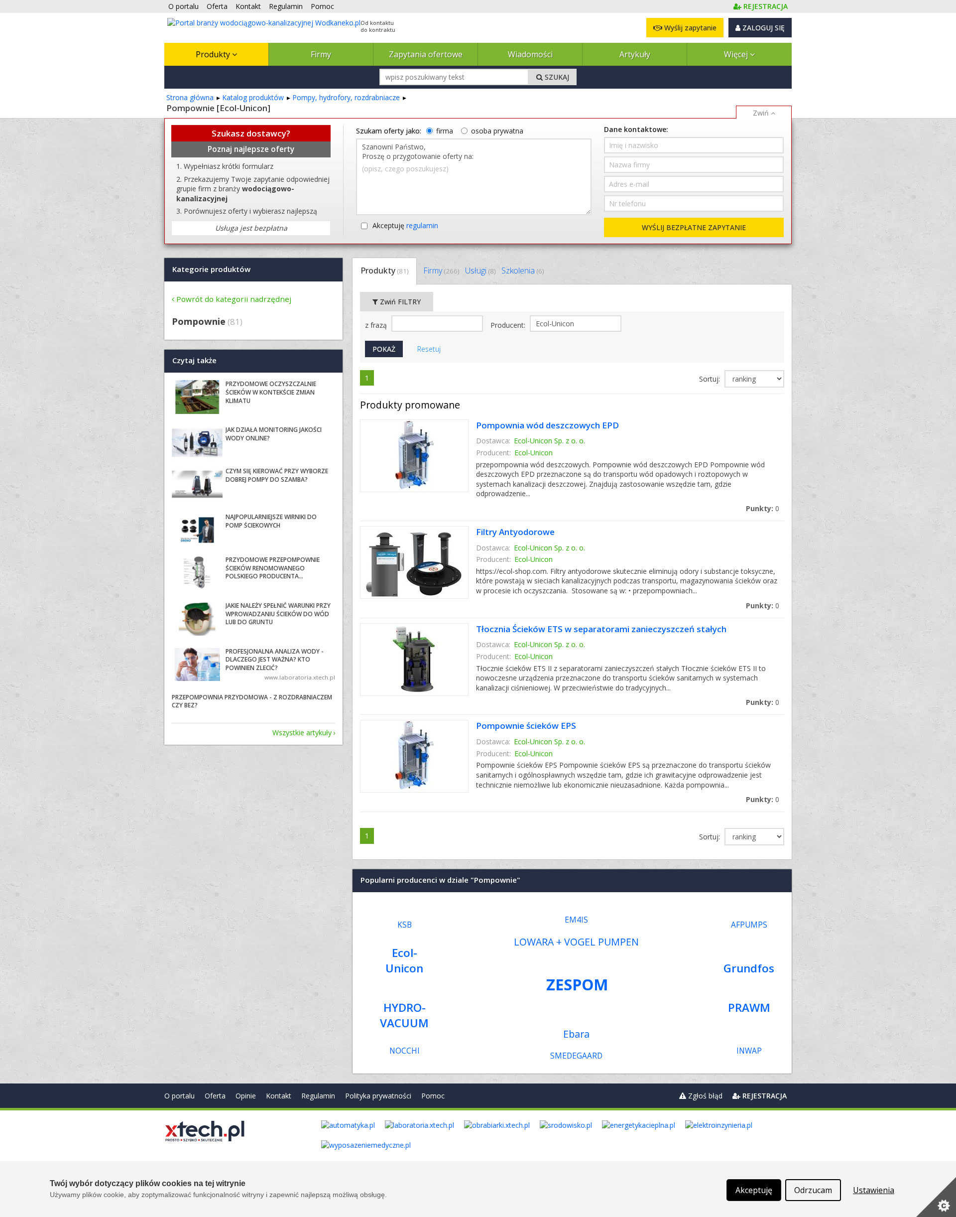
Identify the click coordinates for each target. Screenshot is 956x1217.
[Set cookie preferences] (936, 1197)
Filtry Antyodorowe (515, 532)
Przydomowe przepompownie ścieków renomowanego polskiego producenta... (273, 568)
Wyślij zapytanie (689, 27)
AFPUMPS (749, 925)
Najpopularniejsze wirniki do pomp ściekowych (271, 521)
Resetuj (429, 349)
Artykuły (634, 54)
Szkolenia (522, 270)
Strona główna (190, 97)
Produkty (214, 54)
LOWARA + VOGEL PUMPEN (576, 941)
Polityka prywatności (378, 1095)
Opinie (246, 1095)
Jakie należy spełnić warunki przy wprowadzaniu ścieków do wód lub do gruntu (278, 614)
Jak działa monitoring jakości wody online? (274, 433)
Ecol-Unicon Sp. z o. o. (549, 440)
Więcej (737, 54)
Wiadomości (530, 54)
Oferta (215, 1095)
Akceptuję (405, 225)
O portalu (179, 1095)
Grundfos (748, 968)
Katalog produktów (253, 97)
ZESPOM (577, 984)
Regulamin (318, 1095)
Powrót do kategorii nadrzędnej (233, 299)
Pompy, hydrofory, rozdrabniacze (346, 97)
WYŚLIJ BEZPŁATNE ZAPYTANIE (694, 227)
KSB (404, 925)
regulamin (422, 225)
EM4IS (576, 920)
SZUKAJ (556, 77)
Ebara (576, 1034)
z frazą (377, 325)
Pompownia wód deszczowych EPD (547, 425)
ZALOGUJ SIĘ (762, 27)
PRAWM (749, 1007)
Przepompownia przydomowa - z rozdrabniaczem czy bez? (252, 701)
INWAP (749, 1051)
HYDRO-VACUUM (404, 1015)
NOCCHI (404, 1051)
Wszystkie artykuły (302, 732)
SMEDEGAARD (576, 1056)
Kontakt (278, 1095)
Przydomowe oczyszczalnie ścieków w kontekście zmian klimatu (271, 392)
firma (444, 130)
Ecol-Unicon (533, 452)
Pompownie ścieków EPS (526, 725)
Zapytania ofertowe (426, 54)
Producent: (508, 325)
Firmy (321, 54)
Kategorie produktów (211, 269)
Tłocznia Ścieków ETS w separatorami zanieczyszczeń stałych (601, 629)
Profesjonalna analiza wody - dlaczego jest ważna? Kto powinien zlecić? (275, 660)
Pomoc (433, 1095)
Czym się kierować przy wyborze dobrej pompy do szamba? (277, 475)
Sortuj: (710, 379)
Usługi (480, 270)
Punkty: (762, 508)
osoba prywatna (497, 130)
